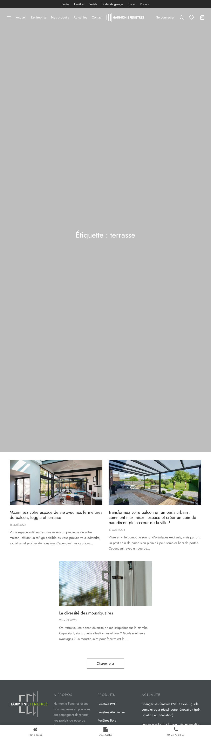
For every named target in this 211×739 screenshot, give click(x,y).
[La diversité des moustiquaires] (105, 583)
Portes (65, 4)
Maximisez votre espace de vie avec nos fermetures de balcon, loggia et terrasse (56, 515)
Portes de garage (112, 4)
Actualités (80, 17)
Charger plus (105, 663)
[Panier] (202, 17)
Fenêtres (79, 4)
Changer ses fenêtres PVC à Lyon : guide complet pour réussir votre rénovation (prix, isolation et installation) (171, 709)
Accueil (21, 17)
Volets (93, 4)
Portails (144, 4)
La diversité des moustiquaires (86, 613)
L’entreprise (38, 17)
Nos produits (60, 17)
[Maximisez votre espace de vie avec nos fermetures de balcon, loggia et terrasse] (56, 482)
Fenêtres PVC (107, 704)
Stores (131, 4)
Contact (97, 17)
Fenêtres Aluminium (111, 712)
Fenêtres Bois (107, 720)
